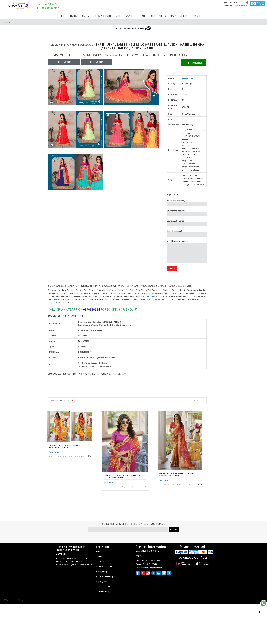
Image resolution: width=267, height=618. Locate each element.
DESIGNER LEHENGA (115, 48)
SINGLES (131, 44)
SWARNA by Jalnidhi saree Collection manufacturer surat (176, 474)
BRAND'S (159, 44)
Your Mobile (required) (176, 210)
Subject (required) (174, 231)
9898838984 (91, 309)
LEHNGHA (197, 44)
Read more (53, 452)
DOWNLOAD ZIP (65, 62)
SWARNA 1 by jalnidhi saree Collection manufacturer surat (122, 477)
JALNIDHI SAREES (178, 44)
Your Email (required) (176, 221)
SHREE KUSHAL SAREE (110, 44)
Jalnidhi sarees (188, 78)
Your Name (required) (176, 200)
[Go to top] (259, 612)
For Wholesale (195, 62)
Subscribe (174, 529)
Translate (243, 5)
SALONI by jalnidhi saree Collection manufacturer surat (65, 446)
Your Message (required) (177, 241)
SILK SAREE (145, 44)
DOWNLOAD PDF (97, 62)
